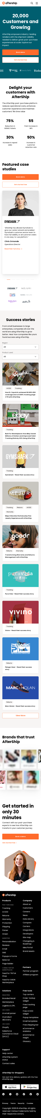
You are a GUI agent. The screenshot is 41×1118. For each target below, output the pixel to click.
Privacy (5, 1103)
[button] (13, 287)
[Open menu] (37, 3)
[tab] (8, 279)
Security (21, 1103)
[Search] (32, 3)
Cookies (30, 1103)
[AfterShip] (10, 3)
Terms (12, 1103)
